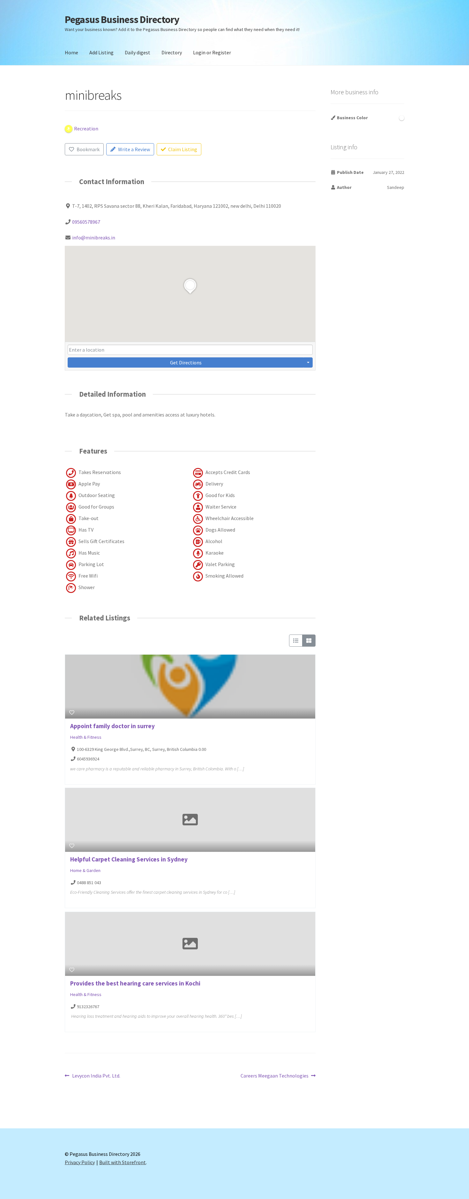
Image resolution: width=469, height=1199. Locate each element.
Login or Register (212, 52)
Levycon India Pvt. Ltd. (96, 1076)
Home (71, 52)
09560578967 (86, 222)
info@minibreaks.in (93, 237)
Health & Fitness (85, 737)
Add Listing (101, 52)
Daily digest (137, 52)
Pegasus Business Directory (122, 19)
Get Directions (186, 362)
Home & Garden (85, 870)
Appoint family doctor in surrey (112, 726)
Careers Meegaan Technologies (275, 1076)
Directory (171, 52)
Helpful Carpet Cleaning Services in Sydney (129, 859)
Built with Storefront (122, 1162)
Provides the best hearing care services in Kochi (135, 983)
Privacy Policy (80, 1162)
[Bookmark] (71, 712)
